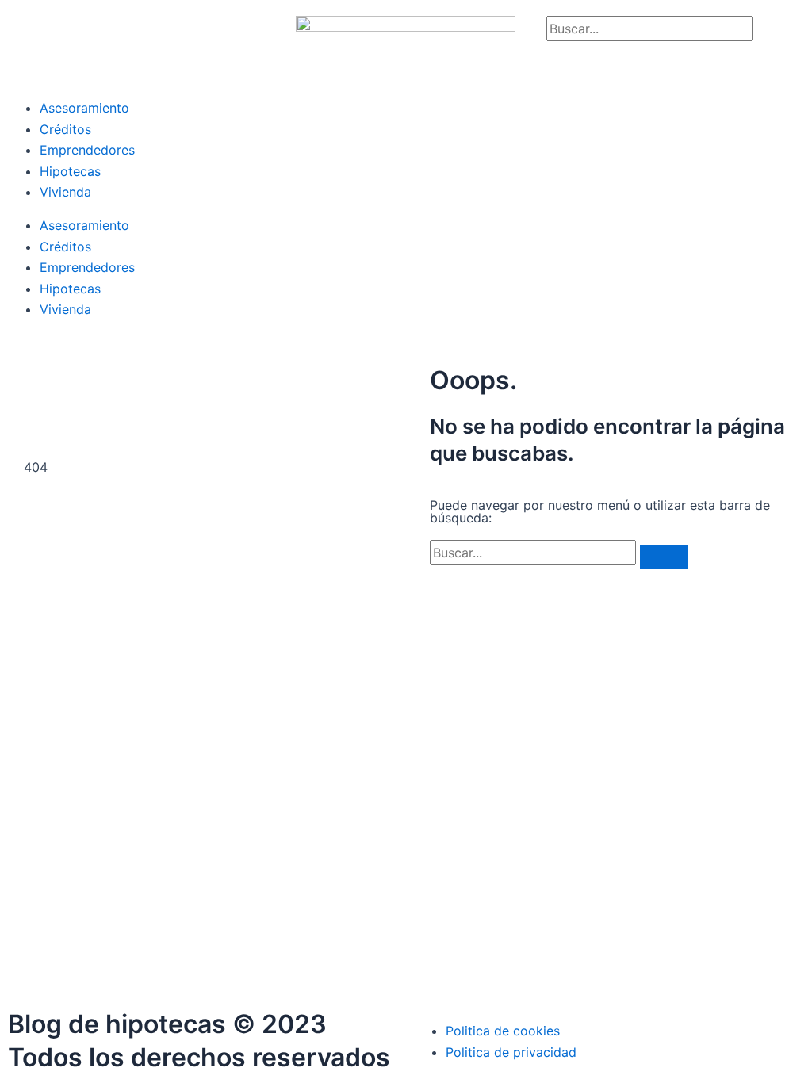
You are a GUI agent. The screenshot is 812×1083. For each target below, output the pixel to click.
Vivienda (65, 192)
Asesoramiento (84, 108)
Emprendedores (87, 150)
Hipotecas (70, 171)
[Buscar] (664, 557)
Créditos (65, 129)
